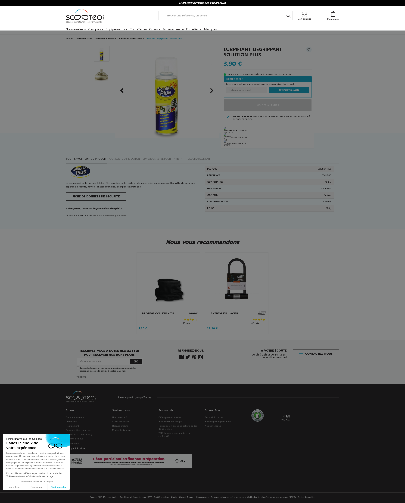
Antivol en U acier (224, 313)
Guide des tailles (120, 421)
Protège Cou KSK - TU (158, 313)
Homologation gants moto (218, 421)
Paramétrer (36, 487)
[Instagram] (200, 356)
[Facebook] (181, 356)
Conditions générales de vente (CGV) (136, 497)
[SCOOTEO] (85, 16)
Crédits (174, 497)
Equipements (115, 29)
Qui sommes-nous (75, 417)
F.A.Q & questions (161, 497)
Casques (94, 29)
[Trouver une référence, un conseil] (289, 15)
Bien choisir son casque (170, 421)
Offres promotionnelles (170, 417)
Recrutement (72, 426)
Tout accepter (58, 487)
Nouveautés (75, 29)
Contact (182, 497)
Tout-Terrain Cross (144, 29)
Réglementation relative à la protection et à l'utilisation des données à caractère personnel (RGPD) (253, 497)
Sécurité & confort (214, 417)
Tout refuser (14, 487)
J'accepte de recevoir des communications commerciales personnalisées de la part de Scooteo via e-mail (108, 369)
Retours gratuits (120, 426)
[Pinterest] (194, 356)
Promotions (71, 421)
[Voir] (168, 282)
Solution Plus (103, 183)
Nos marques (72, 443)
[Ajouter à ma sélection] (309, 49)
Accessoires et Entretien (181, 29)
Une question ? (119, 417)
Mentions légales (110, 497)
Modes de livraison (121, 430)
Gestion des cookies (306, 497)
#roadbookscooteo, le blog (79, 434)
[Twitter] (187, 356)
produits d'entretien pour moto (110, 215)
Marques (210, 29)
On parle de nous (74, 438)
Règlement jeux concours (78, 430)
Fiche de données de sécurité (96, 196)
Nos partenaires (213, 426)
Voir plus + (82, 377)
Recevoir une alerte (289, 90)
